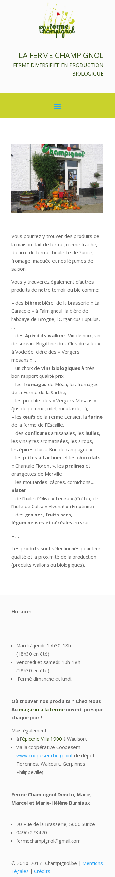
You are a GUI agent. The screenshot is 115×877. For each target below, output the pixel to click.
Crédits (42, 871)
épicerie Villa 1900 (42, 739)
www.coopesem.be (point (44, 755)
